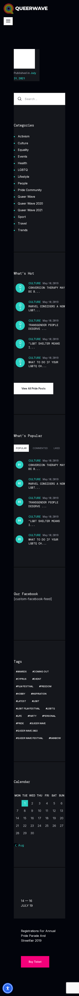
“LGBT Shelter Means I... (44, 345)
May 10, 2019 (50, 283)
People (23, 183)
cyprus (21, 679)
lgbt (36, 701)
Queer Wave (26, 196)
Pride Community (30, 190)
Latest (21, 701)
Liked (57, 448)
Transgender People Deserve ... (43, 327)
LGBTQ (23, 170)
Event (37, 679)
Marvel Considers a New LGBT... (46, 308)
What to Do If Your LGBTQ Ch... (43, 364)
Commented (40, 448)
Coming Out (41, 671)
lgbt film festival (28, 708)
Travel (22, 223)
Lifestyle (23, 176)
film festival (25, 686)
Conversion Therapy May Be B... (46, 289)
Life (19, 716)
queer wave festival (30, 738)
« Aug (20, 845)
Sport (22, 217)
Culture (23, 143)
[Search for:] (39, 99)
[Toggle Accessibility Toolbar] (8, 988)
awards (22, 671)
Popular (21, 448)
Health (22, 163)
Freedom (45, 686)
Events (22, 156)
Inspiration (39, 693)
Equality (23, 150)
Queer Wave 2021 (30, 210)
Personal (50, 716)
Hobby (21, 693)
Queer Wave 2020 (30, 203)
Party (32, 716)
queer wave (38, 723)
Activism (23, 136)
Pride (20, 723)
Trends (23, 230)
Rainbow (55, 738)
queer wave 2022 (27, 730)
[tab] (21, 448)
